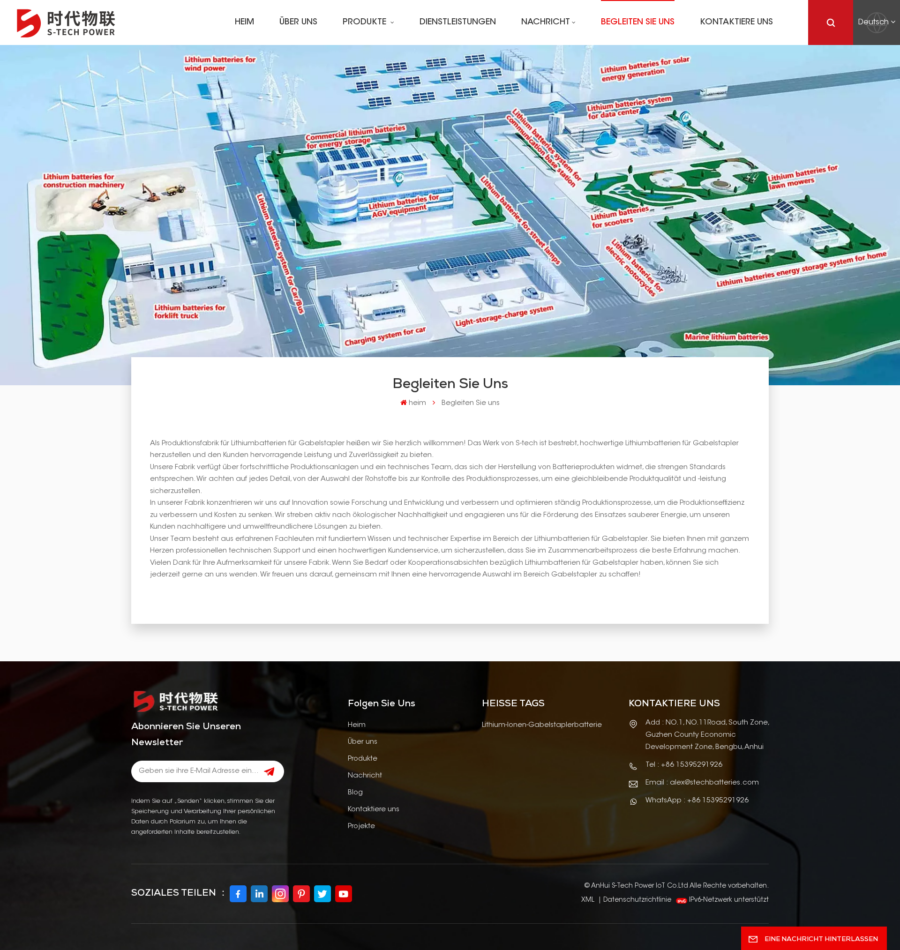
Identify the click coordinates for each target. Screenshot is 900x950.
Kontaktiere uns (736, 22)
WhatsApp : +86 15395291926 (697, 800)
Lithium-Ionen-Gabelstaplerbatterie (542, 725)
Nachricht (545, 22)
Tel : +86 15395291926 (683, 765)
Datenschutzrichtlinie (637, 900)
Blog (355, 792)
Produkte (366, 22)
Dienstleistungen (458, 22)
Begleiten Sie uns (638, 22)
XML (587, 900)
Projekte (361, 826)
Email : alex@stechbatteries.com (702, 782)
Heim (357, 725)
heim (244, 22)
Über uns (298, 22)
